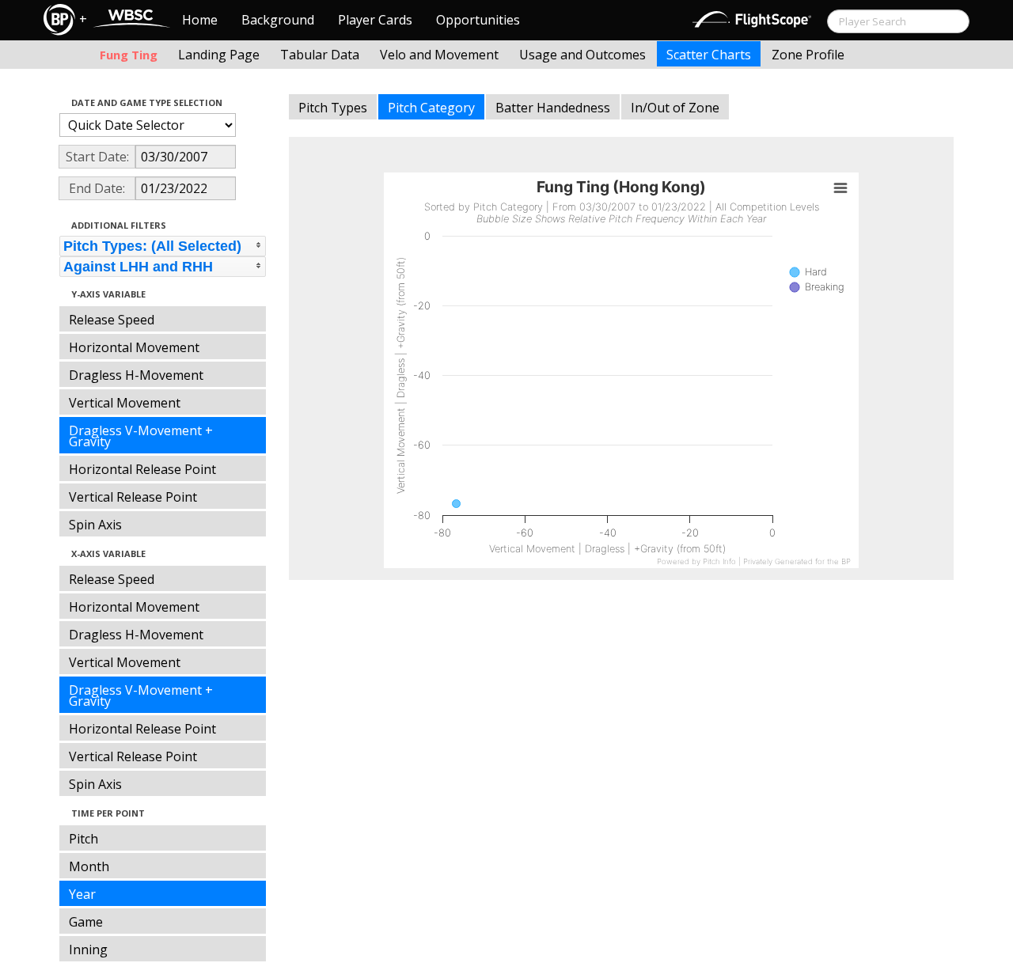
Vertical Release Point (133, 497)
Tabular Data (319, 54)
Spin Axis (95, 524)
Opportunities (478, 19)
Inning (88, 949)
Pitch (83, 838)
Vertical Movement (124, 402)
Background (277, 19)
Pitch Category (431, 107)
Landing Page (219, 54)
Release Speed (111, 319)
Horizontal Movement (134, 347)
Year (82, 894)
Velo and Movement (439, 54)
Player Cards (375, 19)
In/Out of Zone (675, 107)
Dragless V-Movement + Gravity (141, 436)
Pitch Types (332, 107)
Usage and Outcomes (582, 54)
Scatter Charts (708, 54)
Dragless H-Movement (136, 375)
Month (89, 866)
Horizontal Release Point (142, 469)
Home (200, 19)
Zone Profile (808, 54)
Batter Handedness (552, 107)
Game (86, 922)
